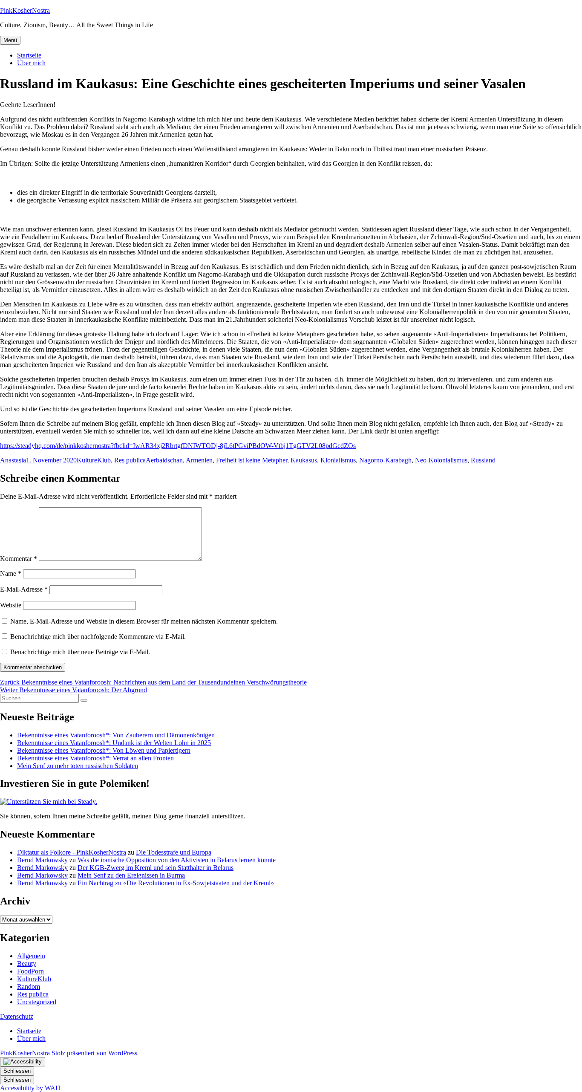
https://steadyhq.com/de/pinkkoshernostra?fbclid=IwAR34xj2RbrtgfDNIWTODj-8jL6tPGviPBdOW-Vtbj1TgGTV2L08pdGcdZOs (178, 445)
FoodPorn (30, 971)
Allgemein (31, 955)
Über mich (31, 62)
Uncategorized (36, 1001)
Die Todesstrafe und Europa (173, 852)
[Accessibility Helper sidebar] (22, 1061)
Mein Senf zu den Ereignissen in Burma (131, 875)
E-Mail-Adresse (24, 589)
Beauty (26, 963)
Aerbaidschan (164, 460)
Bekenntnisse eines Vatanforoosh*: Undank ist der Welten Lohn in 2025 (114, 742)
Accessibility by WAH (30, 1088)
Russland (483, 460)
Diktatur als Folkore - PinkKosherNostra (71, 852)
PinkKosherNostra (25, 10)
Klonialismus (338, 460)
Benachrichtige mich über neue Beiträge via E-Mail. (80, 652)
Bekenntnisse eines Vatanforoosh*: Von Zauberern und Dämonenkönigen (116, 735)
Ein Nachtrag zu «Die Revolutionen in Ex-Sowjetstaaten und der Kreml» (176, 883)
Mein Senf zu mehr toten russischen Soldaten (77, 765)
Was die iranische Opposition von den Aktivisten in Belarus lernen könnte (177, 860)
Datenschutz (16, 1016)
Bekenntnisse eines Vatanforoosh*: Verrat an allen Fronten (95, 758)
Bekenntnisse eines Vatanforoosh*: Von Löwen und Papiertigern (103, 750)
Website (10, 605)
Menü (10, 40)
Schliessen (17, 1071)
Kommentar (18, 558)
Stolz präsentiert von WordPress (94, 1053)
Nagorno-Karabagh (385, 460)
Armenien (199, 460)
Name (10, 573)
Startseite (29, 55)
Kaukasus (304, 460)
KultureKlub (94, 460)
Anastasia (13, 460)
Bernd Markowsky (42, 860)
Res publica (130, 460)
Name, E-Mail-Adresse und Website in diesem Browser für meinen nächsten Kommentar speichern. (144, 621)
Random (28, 986)
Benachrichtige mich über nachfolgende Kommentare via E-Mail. (98, 636)
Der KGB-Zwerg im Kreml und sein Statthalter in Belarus (155, 867)
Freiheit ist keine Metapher (251, 460)
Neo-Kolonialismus (441, 460)
